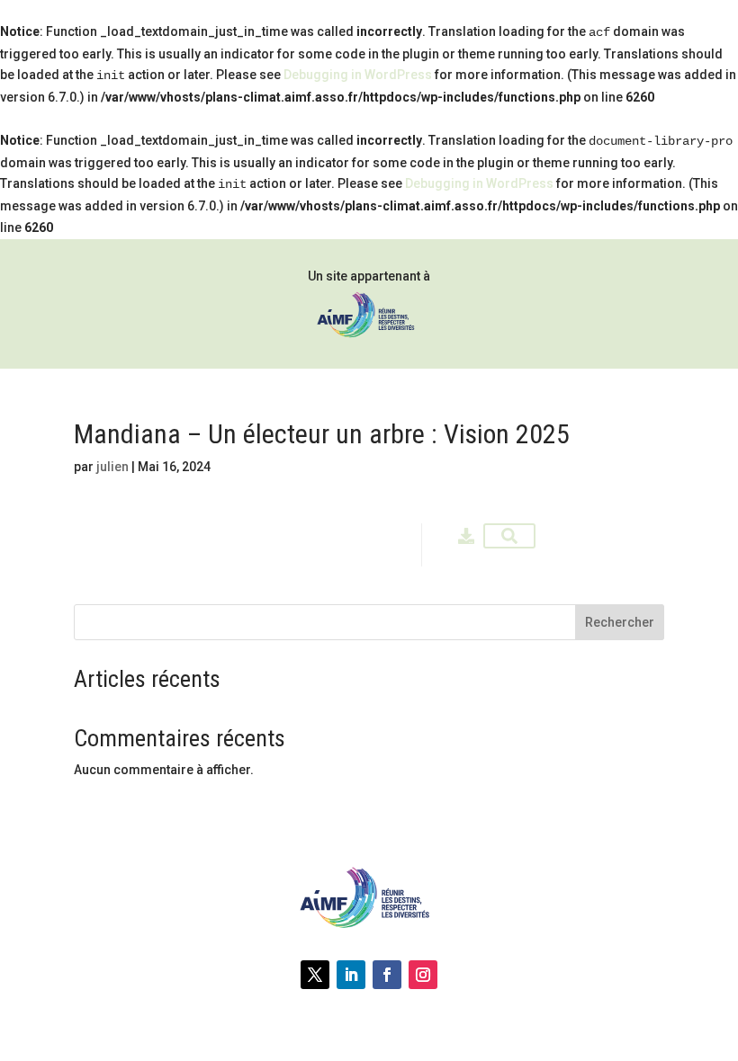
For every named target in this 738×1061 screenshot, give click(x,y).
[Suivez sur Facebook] (387, 974)
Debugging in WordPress (358, 74)
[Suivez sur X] (315, 974)
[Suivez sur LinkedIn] (351, 974)
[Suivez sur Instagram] (423, 974)
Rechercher (619, 622)
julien (112, 466)
